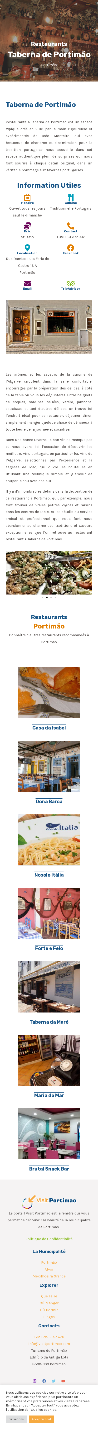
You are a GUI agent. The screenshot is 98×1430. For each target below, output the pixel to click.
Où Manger (49, 1303)
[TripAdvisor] (70, 283)
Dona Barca (49, 801)
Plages (49, 1317)
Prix (27, 231)
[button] (11, 573)
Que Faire (49, 1296)
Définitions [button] (16, 1419)
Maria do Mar (49, 1095)
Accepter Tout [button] (41, 1419)
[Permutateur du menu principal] (88, 6)
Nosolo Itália (49, 875)
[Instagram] (35, 1381)
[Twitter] (54, 1381)
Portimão (49, 1262)
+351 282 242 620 (49, 1337)
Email (27, 288)
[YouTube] (63, 1381)
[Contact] (70, 226)
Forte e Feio (49, 948)
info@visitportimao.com (49, 1344)
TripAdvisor (70, 288)
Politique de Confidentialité (49, 1239)
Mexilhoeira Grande (49, 1276)
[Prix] (27, 226)
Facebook (71, 253)
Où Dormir (49, 1310)
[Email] (27, 283)
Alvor (49, 1269)
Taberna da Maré (49, 1022)
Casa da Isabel (49, 728)
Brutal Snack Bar (49, 1169)
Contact (71, 231)
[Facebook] (70, 247)
